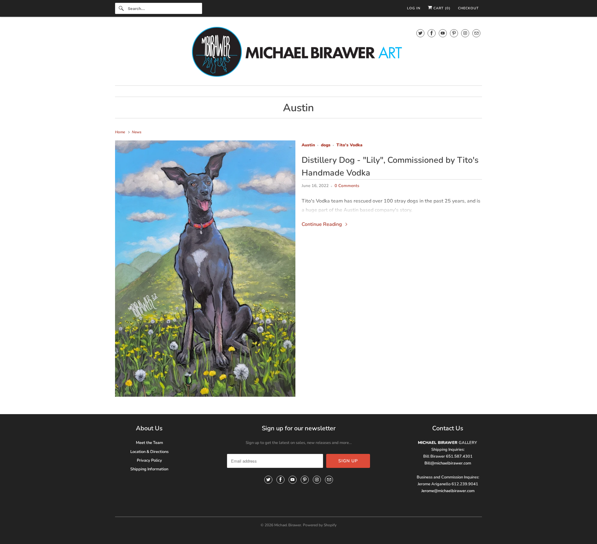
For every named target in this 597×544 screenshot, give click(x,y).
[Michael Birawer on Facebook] (432, 33)
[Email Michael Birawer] (476, 33)
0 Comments (347, 186)
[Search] (121, 8)
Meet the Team (149, 443)
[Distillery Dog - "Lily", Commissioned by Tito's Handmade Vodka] (205, 268)
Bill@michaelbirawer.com (447, 463)
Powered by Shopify (319, 525)
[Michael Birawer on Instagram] (465, 33)
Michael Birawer (287, 525)
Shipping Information (149, 469)
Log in (413, 8)
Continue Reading (322, 224)
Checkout (468, 8)
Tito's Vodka (349, 145)
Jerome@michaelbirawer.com (447, 491)
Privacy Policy (149, 460)
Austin (298, 108)
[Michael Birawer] (298, 52)
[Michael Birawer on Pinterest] (454, 33)
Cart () (441, 8)
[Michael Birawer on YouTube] (443, 33)
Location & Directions (149, 452)
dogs (326, 145)
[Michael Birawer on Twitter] (420, 33)
